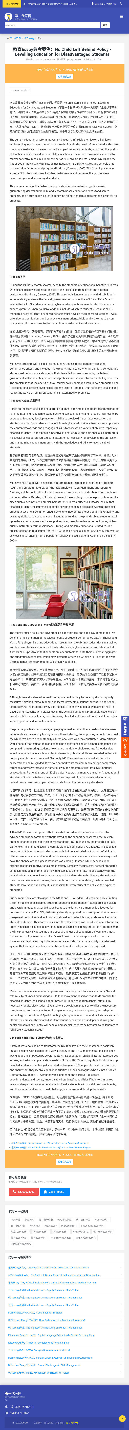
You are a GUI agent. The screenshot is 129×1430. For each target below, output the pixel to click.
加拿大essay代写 (20, 1231)
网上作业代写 (102, 1219)
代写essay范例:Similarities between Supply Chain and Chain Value (43, 1290)
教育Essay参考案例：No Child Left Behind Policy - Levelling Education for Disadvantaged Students (60, 1275)
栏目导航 (37, 1422)
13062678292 (25, 1192)
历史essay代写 (69, 1225)
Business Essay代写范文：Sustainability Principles (35, 1312)
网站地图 (48, 1422)
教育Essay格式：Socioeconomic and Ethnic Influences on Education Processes (49, 1143)
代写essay (29, 38)
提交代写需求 (12, 3)
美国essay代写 (61, 1231)
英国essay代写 (41, 1231)
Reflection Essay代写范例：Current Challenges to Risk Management (44, 1365)
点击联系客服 (64, 76)
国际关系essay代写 (21, 1243)
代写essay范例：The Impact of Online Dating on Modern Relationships (45, 1297)
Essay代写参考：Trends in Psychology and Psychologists (38, 1342)
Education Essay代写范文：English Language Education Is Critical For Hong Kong (51, 1335)
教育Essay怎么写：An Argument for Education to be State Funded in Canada (48, 1267)
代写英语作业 (18, 1225)
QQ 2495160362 (17, 1413)
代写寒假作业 (64, 1219)
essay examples (20, 90)
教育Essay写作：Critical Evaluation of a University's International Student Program (51, 1147)
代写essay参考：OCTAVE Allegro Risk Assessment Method (39, 1350)
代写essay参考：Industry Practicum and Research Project (38, 1372)
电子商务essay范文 (61, 1237)
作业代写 (29, 1219)
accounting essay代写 (92, 1225)
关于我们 (59, 1422)
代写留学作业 (46, 1219)
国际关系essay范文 (86, 1237)
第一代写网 (15, 38)
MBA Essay (51, 1225)
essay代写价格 (81, 1231)
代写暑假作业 (83, 1219)
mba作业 (15, 1219)
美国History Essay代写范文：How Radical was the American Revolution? (46, 1320)
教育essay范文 (18, 1237)
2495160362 (56, 1192)
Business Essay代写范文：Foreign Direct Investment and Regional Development (50, 1357)
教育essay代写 (38, 1237)
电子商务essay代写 (103, 1231)
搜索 (105, 25)
